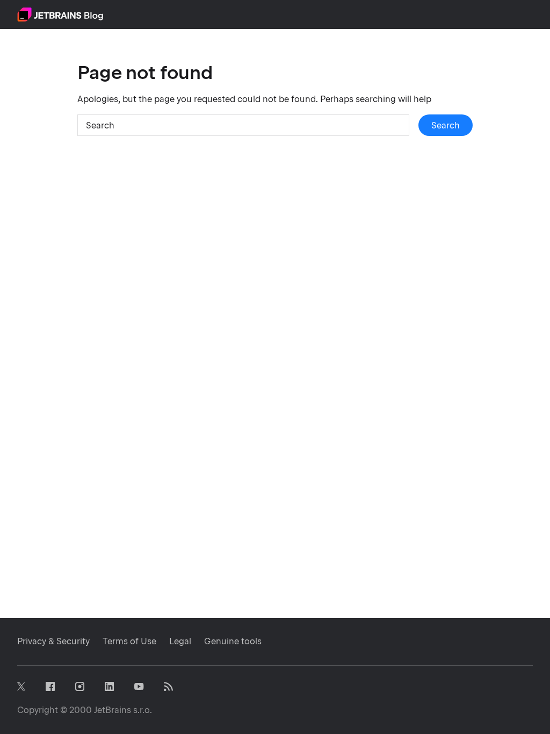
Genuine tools (233, 641)
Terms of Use (129, 641)
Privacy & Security (53, 641)
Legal (180, 641)
